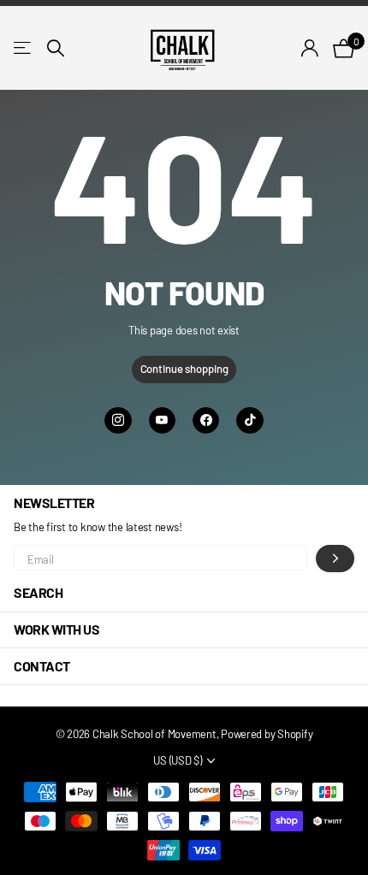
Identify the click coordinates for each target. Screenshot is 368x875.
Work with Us (56, 629)
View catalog (23, 47)
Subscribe (335, 558)
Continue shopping (184, 368)
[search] (55, 48)
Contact (42, 666)
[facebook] (206, 420)
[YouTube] (162, 420)
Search (38, 592)
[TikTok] (249, 420)
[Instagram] (117, 420)
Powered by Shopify (266, 734)
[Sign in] (310, 47)
